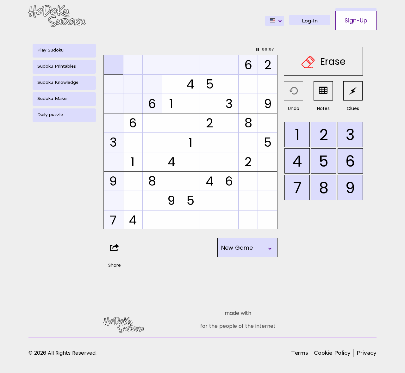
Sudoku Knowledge (57, 82)
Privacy (367, 352)
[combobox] (274, 21)
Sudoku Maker (52, 98)
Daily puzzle (50, 114)
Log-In (310, 20)
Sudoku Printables (56, 66)
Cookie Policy (332, 352)
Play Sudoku (50, 50)
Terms (299, 352)
